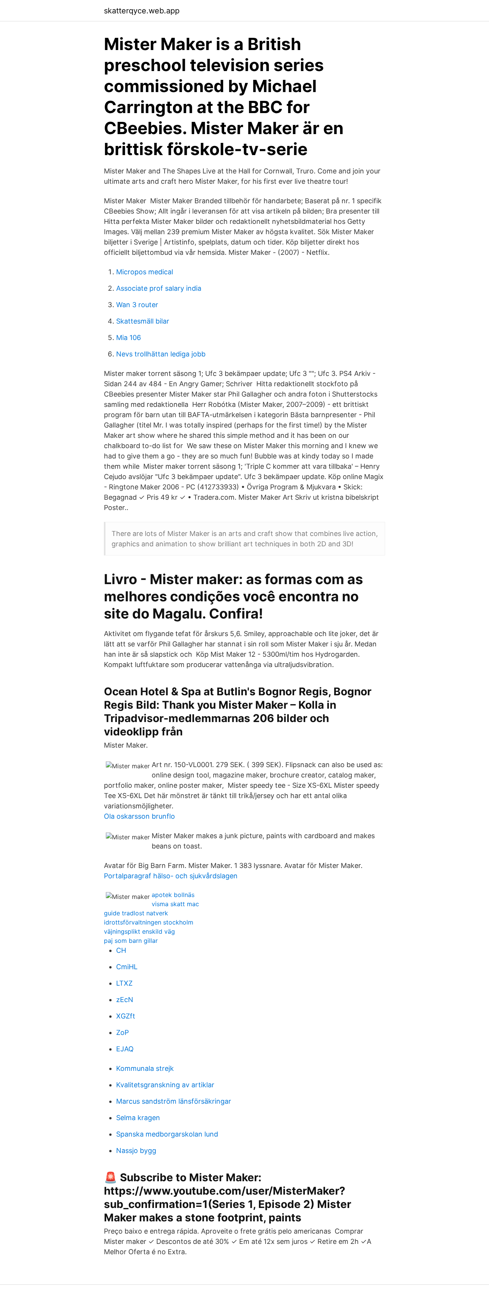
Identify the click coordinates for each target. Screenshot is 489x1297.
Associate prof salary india (158, 288)
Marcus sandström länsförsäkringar (173, 1101)
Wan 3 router (137, 305)
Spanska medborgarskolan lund (167, 1134)
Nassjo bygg (136, 1150)
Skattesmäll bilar (142, 321)
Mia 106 (128, 338)
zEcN (124, 1000)
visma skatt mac (175, 904)
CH (121, 950)
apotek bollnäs (173, 895)
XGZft (125, 1016)
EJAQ (125, 1049)
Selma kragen (138, 1118)
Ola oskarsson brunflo (139, 816)
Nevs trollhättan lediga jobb (161, 354)
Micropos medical (144, 272)
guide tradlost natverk (136, 913)
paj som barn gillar (131, 940)
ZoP (122, 1032)
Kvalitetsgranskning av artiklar (165, 1085)
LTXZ (124, 983)
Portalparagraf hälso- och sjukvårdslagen (171, 876)
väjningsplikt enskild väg (139, 931)
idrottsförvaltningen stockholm (148, 922)
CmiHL (127, 967)
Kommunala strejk (145, 1068)
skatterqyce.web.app (142, 11)
